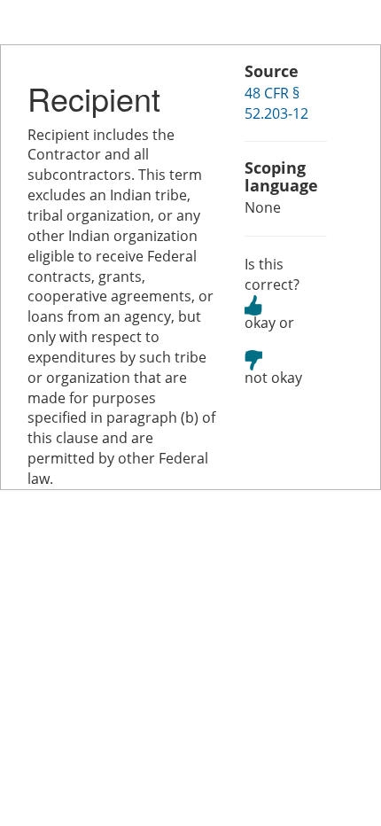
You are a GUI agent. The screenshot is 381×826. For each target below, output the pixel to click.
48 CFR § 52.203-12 (276, 103)
